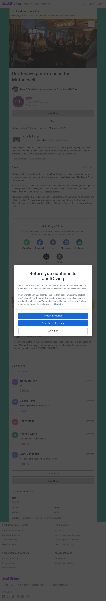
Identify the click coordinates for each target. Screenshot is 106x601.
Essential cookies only (53, 323)
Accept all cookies (53, 315)
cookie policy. (57, 304)
